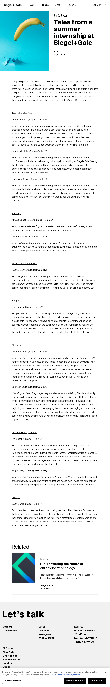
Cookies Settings (12, 681)
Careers (7, 627)
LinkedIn (44, 631)
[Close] (105, 672)
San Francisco (11, 660)
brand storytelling (66, 366)
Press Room (10, 631)
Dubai (6, 667)
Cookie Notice (58, 675)
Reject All (97, 681)
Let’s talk (23, 614)
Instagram (45, 634)
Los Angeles (10, 656)
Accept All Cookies (75, 681)
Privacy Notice (73, 675)
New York (8, 652)
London (7, 663)
